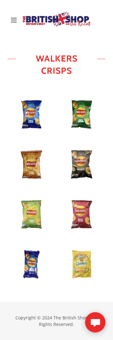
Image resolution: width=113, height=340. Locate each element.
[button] (15, 20)
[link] (56, 20)
